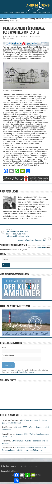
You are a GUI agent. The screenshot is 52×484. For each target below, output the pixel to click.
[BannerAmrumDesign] (26, 178)
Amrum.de (15, 466)
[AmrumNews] (26, 7)
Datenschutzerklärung (25, 372)
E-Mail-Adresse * (8, 355)
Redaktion (5, 466)
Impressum (33, 466)
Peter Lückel (9, 37)
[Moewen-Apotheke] (26, 44)
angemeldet (41, 247)
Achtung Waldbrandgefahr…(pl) (32, 239)
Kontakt (24, 466)
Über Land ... (14, 19)
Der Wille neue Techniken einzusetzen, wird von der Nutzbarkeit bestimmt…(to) (17, 233)
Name (4, 347)
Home (4, 19)
